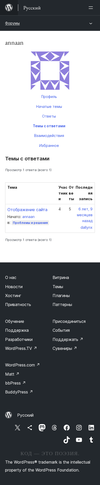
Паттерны (62, 304)
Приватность (18, 304)
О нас (10, 277)
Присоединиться (69, 321)
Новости (14, 286)
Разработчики (19, 339)
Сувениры (65, 348)
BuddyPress (19, 391)
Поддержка (17, 330)
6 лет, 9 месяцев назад (85, 215)
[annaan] (50, 72)
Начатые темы (49, 106)
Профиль (49, 96)
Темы (58, 286)
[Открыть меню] (92, 7)
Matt (12, 374)
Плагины (61, 295)
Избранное (49, 145)
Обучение (14, 321)
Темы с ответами (49, 126)
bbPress (15, 383)
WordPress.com (22, 364)
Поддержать (68, 339)
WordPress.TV (21, 348)
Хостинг (13, 295)
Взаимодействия (49, 135)
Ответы (49, 116)
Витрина (61, 277)
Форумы (12, 23)
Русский (25, 415)
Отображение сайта (27, 209)
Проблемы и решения (30, 223)
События (61, 330)
